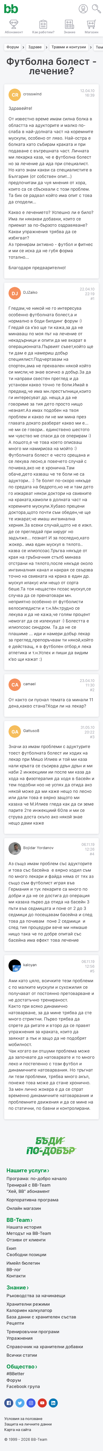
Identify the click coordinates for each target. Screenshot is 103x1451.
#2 (92, 690)
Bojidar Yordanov (38, 848)
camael (29, 684)
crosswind (32, 94)
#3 (92, 737)
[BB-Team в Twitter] (20, 1402)
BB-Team (18, 1220)
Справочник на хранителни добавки (44, 1346)
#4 (92, 854)
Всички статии (21, 1355)
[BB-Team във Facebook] (8, 1402)
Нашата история (24, 1227)
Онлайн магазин (23, 1208)
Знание (16, 1287)
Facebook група (23, 1386)
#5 (92, 971)
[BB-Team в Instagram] (31, 1402)
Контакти (16, 1275)
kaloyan (30, 965)
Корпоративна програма (32, 1199)
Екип (11, 1248)
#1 (92, 298)
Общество (20, 1366)
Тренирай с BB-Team (28, 1185)
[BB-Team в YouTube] (42, 1402)
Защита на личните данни (28, 1424)
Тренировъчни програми (32, 1331)
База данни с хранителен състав (41, 1316)
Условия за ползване (23, 1418)
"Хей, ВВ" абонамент (28, 1191)
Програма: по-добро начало (36, 1178)
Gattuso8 (31, 731)
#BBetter (15, 1373)
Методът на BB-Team (28, 1233)
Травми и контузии (69, 47)
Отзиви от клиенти (26, 1239)
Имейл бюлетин (23, 1263)
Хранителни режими (28, 1304)
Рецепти (15, 1323)
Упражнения (19, 1338)
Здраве (35, 47)
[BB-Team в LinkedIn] (53, 1402)
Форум (12, 47)
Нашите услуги (26, 1170)
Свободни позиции (26, 1254)
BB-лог (13, 1269)
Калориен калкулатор (29, 1310)
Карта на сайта (17, 1429)
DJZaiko (30, 292)
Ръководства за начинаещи (35, 1295)
